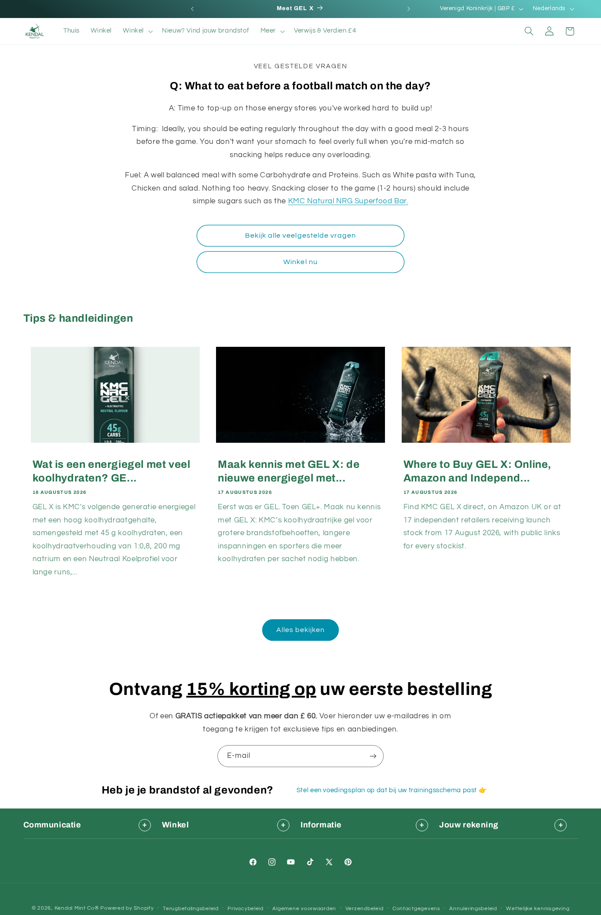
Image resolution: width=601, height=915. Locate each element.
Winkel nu (300, 261)
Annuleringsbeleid (473, 908)
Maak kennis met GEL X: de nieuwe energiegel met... (288, 471)
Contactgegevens (416, 908)
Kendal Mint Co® (77, 908)
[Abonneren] (373, 756)
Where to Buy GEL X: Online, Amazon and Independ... (477, 471)
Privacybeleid (245, 908)
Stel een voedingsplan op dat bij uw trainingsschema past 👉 (392, 790)
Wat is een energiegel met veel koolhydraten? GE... (112, 471)
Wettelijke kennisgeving (537, 908)
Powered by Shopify (127, 908)
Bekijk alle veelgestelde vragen (300, 235)
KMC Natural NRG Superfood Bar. (348, 201)
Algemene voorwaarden (304, 908)
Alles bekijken (300, 629)
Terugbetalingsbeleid (191, 908)
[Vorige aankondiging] (192, 9)
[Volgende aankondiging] (408, 9)
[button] (137, 31)
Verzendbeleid (364, 908)
